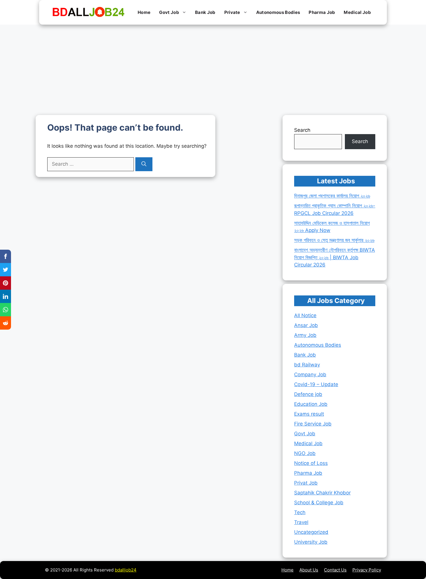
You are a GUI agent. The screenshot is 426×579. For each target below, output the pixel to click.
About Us (308, 570)
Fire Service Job (313, 424)
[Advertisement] (213, 68)
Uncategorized (311, 532)
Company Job (310, 374)
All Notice (305, 315)
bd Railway (307, 365)
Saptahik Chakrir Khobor (322, 493)
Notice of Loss (311, 463)
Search (302, 130)
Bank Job (205, 12)
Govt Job (169, 12)
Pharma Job (322, 12)
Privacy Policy (366, 570)
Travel (301, 522)
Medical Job (357, 12)
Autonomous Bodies (278, 12)
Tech (299, 512)
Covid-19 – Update (316, 384)
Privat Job (306, 483)
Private (232, 12)
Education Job (310, 404)
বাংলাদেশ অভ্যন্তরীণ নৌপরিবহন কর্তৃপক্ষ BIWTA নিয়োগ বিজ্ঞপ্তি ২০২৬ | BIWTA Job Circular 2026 (334, 257)
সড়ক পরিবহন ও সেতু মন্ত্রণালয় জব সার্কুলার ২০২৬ (334, 240)
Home (144, 12)
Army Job (305, 335)
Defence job (308, 394)
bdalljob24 (125, 570)
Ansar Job (306, 325)
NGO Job (305, 453)
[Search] (143, 164)
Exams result (309, 414)
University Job (310, 542)
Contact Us (335, 570)
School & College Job (318, 502)
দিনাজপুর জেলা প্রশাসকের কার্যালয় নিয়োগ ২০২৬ (332, 196)
